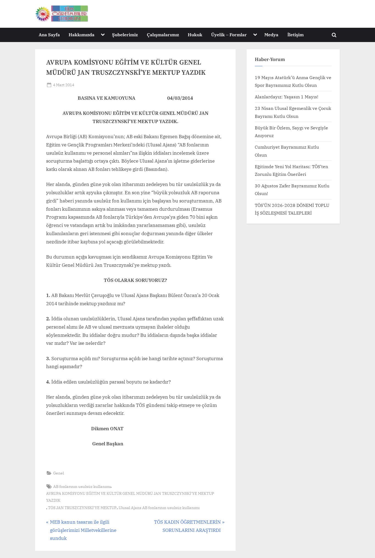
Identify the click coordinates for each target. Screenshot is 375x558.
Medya (271, 34)
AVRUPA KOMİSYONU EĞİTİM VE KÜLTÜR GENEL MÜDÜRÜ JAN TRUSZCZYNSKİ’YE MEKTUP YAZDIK (130, 497)
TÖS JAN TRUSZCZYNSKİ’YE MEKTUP (82, 507)
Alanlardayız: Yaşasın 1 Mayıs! (286, 96)
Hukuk (195, 34)
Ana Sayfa (49, 34)
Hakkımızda (81, 34)
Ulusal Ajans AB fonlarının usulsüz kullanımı (159, 507)
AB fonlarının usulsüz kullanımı (82, 486)
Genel (58, 473)
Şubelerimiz (125, 34)
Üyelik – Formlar (229, 34)
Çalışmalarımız (163, 34)
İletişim (295, 34)
